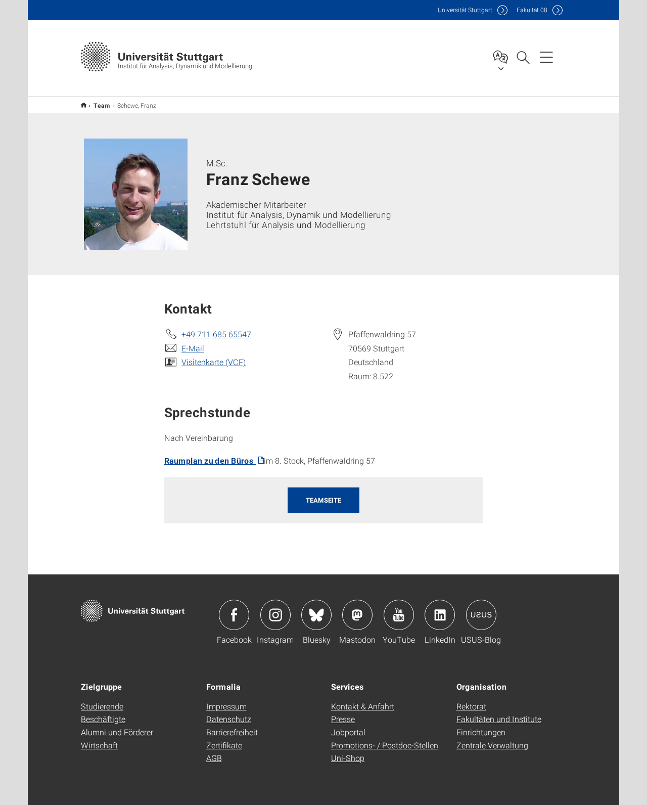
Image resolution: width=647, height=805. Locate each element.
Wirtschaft (99, 745)
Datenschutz (228, 718)
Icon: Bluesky (316, 615)
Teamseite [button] (323, 500)
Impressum (226, 706)
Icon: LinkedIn (440, 615)
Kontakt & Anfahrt (362, 706)
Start (83, 105)
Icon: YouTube (399, 615)
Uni (465, 10)
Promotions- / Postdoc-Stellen (384, 745)
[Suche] (522, 56)
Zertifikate (224, 745)
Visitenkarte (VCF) (213, 361)
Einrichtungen (480, 732)
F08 (532, 10)
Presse (343, 718)
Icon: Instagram (275, 615)
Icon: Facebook (234, 615)
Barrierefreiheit (232, 732)
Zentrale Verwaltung (492, 745)
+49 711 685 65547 (216, 334)
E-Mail (192, 348)
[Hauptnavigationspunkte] (546, 56)
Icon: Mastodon (357, 615)
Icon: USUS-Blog (481, 615)
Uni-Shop (347, 757)
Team (102, 105)
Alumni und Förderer (117, 732)
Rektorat (471, 706)
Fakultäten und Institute (498, 718)
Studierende (102, 706)
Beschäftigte (103, 718)
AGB (214, 757)
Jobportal (348, 732)
